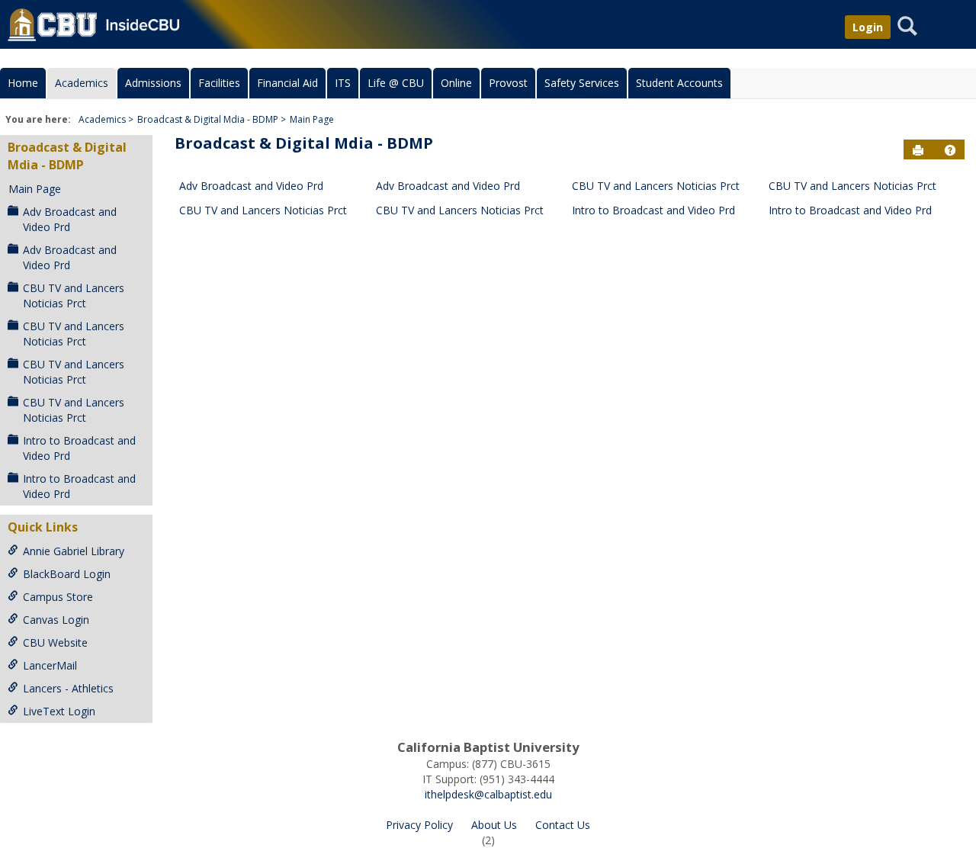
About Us (494, 824)
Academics (81, 82)
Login (867, 27)
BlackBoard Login (67, 574)
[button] (950, 150)
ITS (343, 82)
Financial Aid (287, 82)
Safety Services (581, 82)
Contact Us (562, 824)
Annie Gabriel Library (73, 551)
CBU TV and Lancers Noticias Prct (73, 295)
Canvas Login (56, 619)
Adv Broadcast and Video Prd (70, 219)
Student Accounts (679, 82)
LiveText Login (59, 711)
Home (23, 82)
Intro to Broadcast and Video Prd (79, 448)
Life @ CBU (396, 82)
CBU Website (55, 642)
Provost (508, 82)
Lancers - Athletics (68, 688)
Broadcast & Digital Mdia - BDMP (207, 119)
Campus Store (58, 596)
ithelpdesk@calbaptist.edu (488, 794)
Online (456, 82)
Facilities (219, 82)
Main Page (312, 119)
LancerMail (50, 665)
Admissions (153, 82)
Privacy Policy (419, 824)
